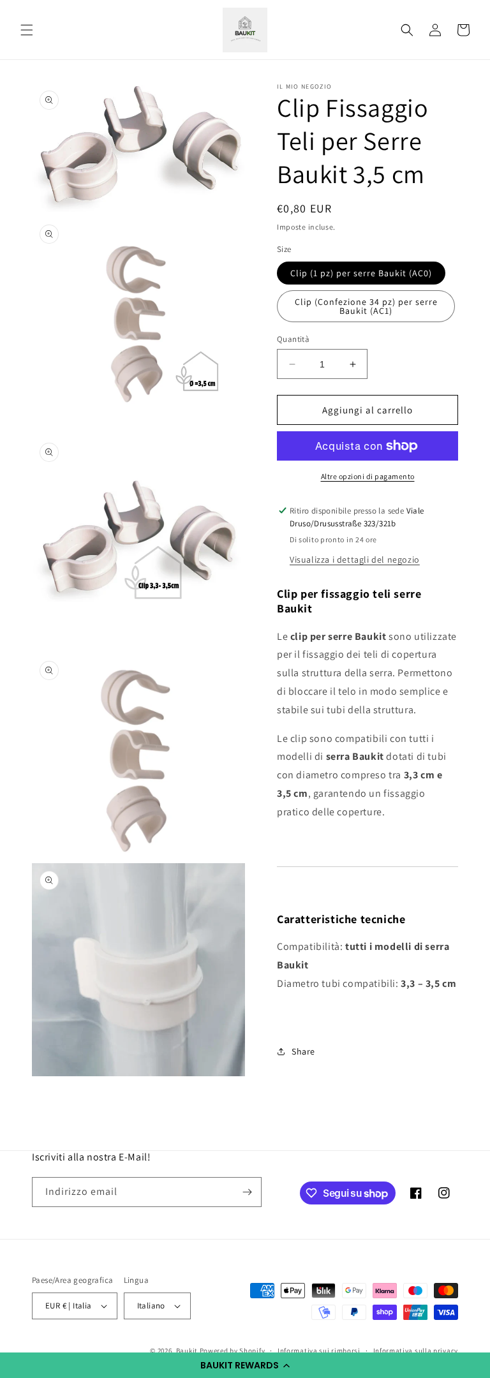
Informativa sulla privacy (416, 1350)
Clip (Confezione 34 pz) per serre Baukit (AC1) (366, 306)
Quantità (293, 339)
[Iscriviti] (247, 1192)
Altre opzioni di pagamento (368, 476)
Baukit (187, 1350)
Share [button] (303, 1051)
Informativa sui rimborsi (319, 1350)
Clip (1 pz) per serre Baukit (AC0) (361, 273)
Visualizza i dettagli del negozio (355, 559)
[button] (245, 1365)
